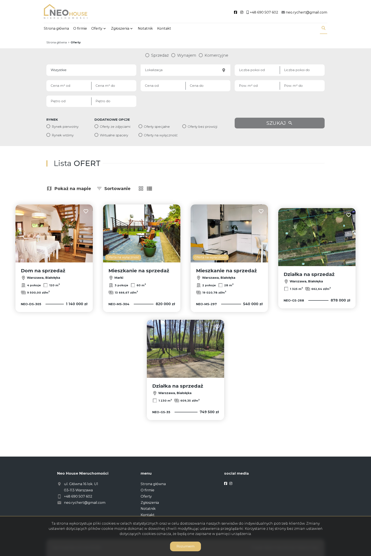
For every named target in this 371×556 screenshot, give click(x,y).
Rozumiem (185, 546)
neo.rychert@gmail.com (84, 503)
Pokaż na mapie (72, 188)
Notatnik (145, 28)
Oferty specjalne (157, 127)
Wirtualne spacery (114, 135)
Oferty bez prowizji (202, 127)
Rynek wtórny (63, 135)
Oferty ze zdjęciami (115, 127)
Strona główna (56, 28)
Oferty (96, 28)
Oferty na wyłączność (161, 135)
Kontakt (164, 28)
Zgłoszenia (150, 503)
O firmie (80, 28)
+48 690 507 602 (78, 496)
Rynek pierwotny (65, 127)
